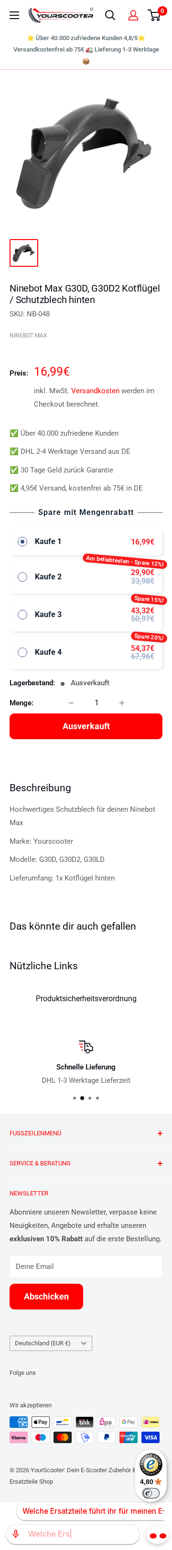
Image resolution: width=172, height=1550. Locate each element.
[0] (155, 15)
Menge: (21, 703)
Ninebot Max (28, 335)
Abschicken (46, 1296)
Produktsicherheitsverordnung (86, 998)
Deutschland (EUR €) (43, 1343)
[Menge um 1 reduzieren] (71, 703)
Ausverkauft (86, 726)
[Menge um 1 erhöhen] (122, 703)
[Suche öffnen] (110, 15)
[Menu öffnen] (14, 15)
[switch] (151, 1493)
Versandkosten (95, 391)
